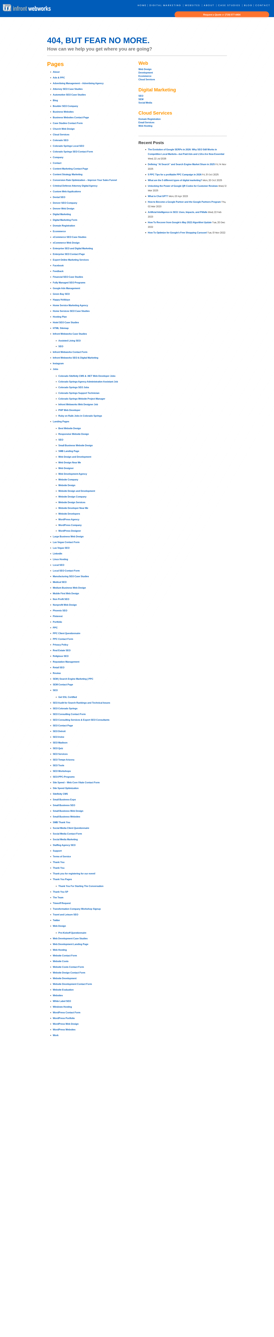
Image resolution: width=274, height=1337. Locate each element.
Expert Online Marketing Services (71, 260)
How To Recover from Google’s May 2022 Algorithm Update (180, 222)
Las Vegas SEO (61, 548)
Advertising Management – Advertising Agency (78, 83)
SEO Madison (60, 742)
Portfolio (57, 622)
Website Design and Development (76, 491)
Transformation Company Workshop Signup (77, 909)
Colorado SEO (60, 140)
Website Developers (69, 514)
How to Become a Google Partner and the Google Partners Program (184, 202)
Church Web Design (64, 129)
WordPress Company (70, 525)
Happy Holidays (61, 299)
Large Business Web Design (68, 536)
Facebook (58, 265)
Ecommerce (59, 231)
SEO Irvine (58, 737)
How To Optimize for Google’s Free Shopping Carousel (177, 232)
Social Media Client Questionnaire (71, 828)
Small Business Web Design (68, 811)
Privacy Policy (60, 645)
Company (58, 157)
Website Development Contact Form (72, 984)
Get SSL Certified (67, 697)
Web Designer (66, 468)
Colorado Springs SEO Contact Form (73, 151)
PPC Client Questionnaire (66, 633)
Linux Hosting (60, 559)
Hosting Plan (60, 317)
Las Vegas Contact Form (66, 542)
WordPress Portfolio (64, 1018)
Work (56, 1035)
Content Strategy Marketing (67, 174)
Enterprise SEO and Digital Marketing (73, 248)
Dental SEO (59, 197)
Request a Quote (212, 15)
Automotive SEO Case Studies (69, 95)
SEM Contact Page (63, 684)
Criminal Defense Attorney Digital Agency (75, 186)
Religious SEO (60, 656)
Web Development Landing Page (70, 944)
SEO (60, 346)
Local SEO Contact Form (66, 571)
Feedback (58, 271)
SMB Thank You (61, 822)
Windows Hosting (62, 1007)
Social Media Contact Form (67, 834)
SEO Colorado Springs (65, 708)
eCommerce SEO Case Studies (69, 237)
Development (145, 72)
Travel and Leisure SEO (65, 914)
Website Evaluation (63, 990)
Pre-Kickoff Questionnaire (72, 933)
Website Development (64, 978)
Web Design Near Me (69, 462)
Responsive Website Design (73, 434)
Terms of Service (62, 856)
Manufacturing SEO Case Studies (71, 576)
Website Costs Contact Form (68, 967)
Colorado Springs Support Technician (78, 393)
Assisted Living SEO (69, 340)
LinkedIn (57, 553)
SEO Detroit (59, 731)
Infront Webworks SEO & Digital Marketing (75, 358)
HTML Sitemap (61, 328)
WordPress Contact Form (66, 1012)
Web (143, 63)
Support (57, 851)
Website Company (68, 479)
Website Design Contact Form (69, 972)
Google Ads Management (66, 288)
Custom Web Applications (67, 191)
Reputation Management (66, 662)
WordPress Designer (69, 531)
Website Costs (60, 961)
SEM (140, 99)
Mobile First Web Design (66, 593)
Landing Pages (61, 421)
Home (142, 5)
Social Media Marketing (65, 839)
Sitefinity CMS (60, 794)
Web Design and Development (74, 457)
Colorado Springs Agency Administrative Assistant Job (88, 381)
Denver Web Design (63, 208)
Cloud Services (61, 134)
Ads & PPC (59, 77)
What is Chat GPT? (158, 196)
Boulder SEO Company (65, 106)
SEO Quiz (58, 748)
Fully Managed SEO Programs (69, 282)
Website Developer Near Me (73, 508)
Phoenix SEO (60, 610)
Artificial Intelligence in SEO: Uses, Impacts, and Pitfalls (177, 212)
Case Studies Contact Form (68, 123)
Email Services (146, 122)
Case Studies (229, 5)
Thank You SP (60, 892)
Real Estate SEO (61, 650)
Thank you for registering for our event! (74, 873)
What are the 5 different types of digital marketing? (175, 180)
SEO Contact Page (63, 725)
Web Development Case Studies (70, 938)
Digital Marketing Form (65, 220)
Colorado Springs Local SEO (68, 146)
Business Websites (63, 112)
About (209, 5)
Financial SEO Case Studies (68, 277)
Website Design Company (72, 496)
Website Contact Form (65, 955)
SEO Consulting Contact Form (69, 714)
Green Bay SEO (61, 294)
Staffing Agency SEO (64, 845)
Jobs (55, 369)
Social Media (145, 102)
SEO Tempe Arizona (63, 760)
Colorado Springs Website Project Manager (81, 399)
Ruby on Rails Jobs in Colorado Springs (80, 416)
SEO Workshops (62, 771)
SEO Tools (58, 765)
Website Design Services (71, 502)
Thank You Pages (62, 879)
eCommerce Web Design (66, 243)
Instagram (58, 363)
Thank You (59, 862)
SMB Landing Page (68, 451)
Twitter (56, 920)
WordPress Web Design (66, 1024)
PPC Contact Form (63, 639)
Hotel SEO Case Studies (66, 322)
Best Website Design (69, 428)
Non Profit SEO (61, 599)
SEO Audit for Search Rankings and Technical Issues (81, 703)
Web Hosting (60, 950)
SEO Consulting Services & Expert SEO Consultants (81, 720)
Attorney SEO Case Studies (68, 89)
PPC (55, 627)
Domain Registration (64, 225)
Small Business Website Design (75, 445)
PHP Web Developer (69, 410)
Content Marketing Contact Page (70, 169)
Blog (248, 5)
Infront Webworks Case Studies (70, 334)
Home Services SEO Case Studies (71, 311)
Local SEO (58, 565)
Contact (262, 5)
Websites (192, 5)
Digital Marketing (165, 5)
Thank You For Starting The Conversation (80, 886)
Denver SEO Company (65, 203)
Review (57, 673)
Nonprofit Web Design (65, 605)
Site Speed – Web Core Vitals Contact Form (76, 782)
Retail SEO (58, 667)
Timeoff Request (62, 903)
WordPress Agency (68, 519)
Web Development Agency (72, 474)
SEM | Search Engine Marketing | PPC (73, 679)
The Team (58, 897)
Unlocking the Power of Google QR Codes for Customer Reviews (183, 186)
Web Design (59, 926)
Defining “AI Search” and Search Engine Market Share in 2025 (181, 164)
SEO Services (60, 754)
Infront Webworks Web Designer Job (78, 404)
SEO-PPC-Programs (64, 777)
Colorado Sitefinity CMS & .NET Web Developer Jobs (86, 376)
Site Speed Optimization (66, 788)
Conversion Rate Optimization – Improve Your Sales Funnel (85, 180)
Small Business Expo (64, 799)
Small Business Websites (66, 816)
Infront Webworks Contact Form (70, 352)
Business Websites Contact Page (71, 117)
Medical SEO (60, 582)
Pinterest (58, 616)
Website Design (66, 485)
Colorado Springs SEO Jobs (73, 387)
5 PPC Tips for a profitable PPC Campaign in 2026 (175, 174)
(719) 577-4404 (232, 15)
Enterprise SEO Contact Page (69, 254)
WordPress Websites (64, 1029)
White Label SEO (62, 1001)
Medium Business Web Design (69, 588)
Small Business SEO (64, 805)
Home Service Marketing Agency (70, 305)
